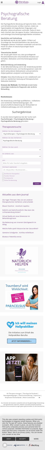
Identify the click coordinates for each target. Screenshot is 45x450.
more (36, 439)
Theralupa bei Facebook (30, 393)
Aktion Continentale (29, 397)
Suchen (37, 183)
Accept (22, 439)
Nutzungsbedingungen (10, 395)
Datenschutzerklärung (25, 395)
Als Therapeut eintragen (14, 393)
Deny (9, 439)
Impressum (37, 395)
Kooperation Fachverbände (13, 397)
